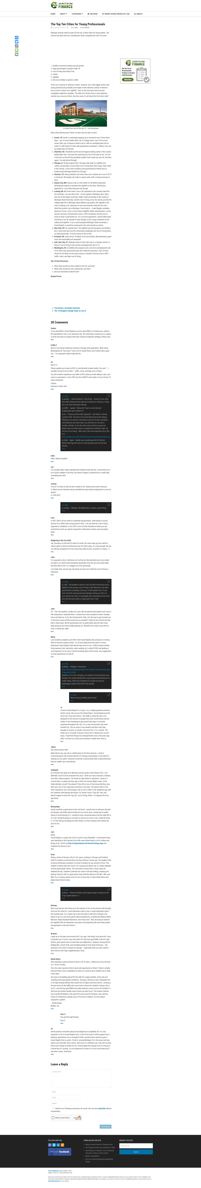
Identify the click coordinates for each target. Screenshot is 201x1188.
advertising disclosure (54, 1181)
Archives (93, 14)
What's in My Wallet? (92, 1156)
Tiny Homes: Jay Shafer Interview (67, 308)
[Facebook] (50, 1145)
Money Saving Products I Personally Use (99, 1144)
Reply (52, 339)
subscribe (102, 1108)
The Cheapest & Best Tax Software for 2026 (100, 1148)
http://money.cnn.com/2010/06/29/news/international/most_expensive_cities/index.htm (95, 437)
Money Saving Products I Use (116, 14)
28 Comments (86, 27)
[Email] (58, 1145)
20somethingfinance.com (55, 1171)
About (62, 14)
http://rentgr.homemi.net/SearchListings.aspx (85, 843)
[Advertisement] (115, 5)
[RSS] (62, 1145)
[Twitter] (54, 1145)
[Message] (17, 50)
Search (139, 14)
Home (53, 14)
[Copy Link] (17, 46)
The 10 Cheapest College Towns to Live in (70, 311)
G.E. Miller (75, 27)
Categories (76, 14)
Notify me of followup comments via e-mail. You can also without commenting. (81, 1109)
